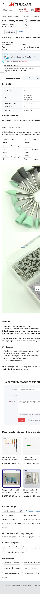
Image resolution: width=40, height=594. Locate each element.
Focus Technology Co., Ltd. (28, 585)
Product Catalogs (33, 511)
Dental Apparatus (29, 547)
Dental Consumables (11, 547)
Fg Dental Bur (28, 573)
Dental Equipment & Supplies (30, 16)
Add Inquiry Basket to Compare (15, 70)
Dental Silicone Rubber (11, 573)
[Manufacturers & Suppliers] (20, 4)
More (4, 577)
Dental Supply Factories (12, 568)
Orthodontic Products (9, 519)
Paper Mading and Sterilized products (15, 523)
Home (4, 16)
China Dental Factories (12, 563)
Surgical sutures (7, 515)
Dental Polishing (30, 568)
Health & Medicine (13, 16)
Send (21, 420)
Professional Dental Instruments (15, 552)
